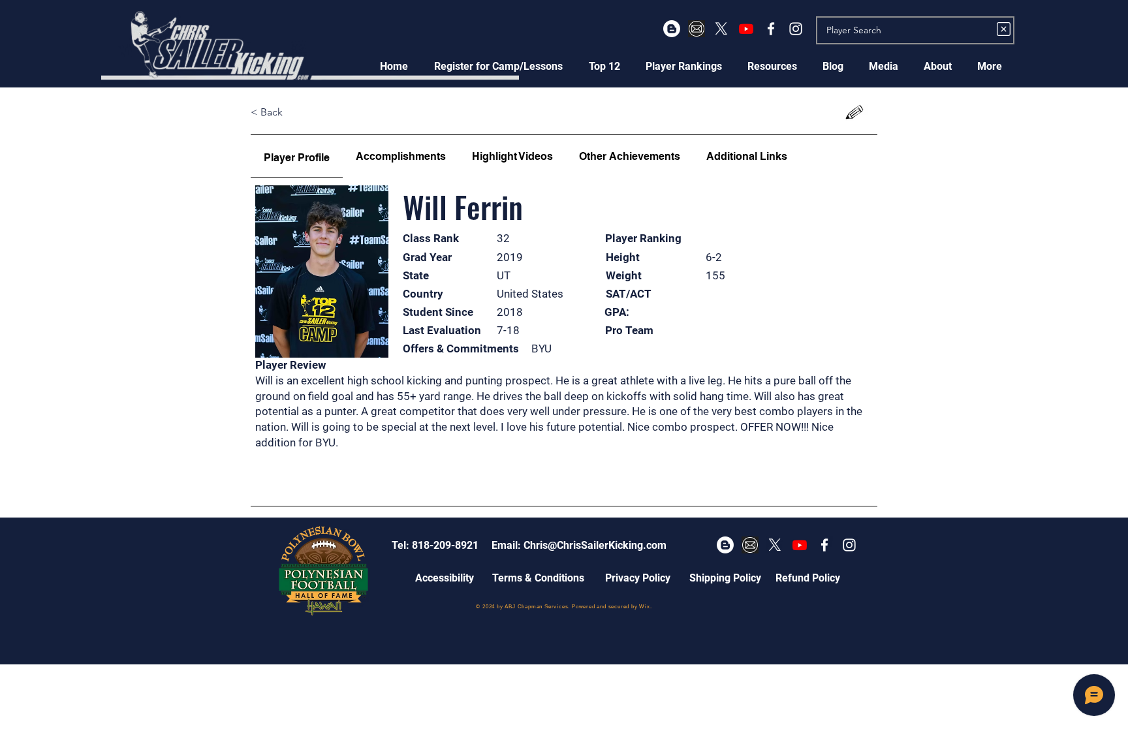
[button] (498, 66)
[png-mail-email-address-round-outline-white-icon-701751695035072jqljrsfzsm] (696, 28)
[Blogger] (671, 28)
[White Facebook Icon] (770, 28)
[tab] (297, 156)
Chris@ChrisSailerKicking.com (595, 545)
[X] (721, 28)
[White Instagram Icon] (795, 28)
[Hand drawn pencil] (854, 112)
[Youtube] (746, 28)
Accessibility (444, 578)
